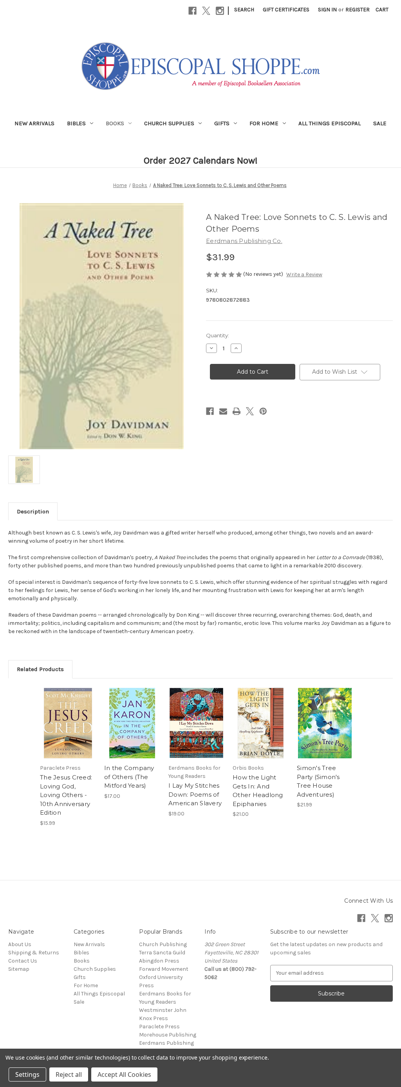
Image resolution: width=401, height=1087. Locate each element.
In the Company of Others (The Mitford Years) (129, 776)
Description (33, 511)
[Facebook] (192, 11)
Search (244, 9)
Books (115, 123)
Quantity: (217, 335)
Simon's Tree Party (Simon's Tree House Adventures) (318, 781)
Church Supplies (169, 123)
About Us (19, 944)
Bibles (76, 123)
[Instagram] (220, 11)
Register (357, 9)
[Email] (223, 411)
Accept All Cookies (124, 1074)
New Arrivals (34, 123)
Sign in (327, 9)
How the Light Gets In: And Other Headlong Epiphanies (258, 791)
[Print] (236, 411)
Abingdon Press (159, 960)
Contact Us (22, 960)
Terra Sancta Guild (162, 952)
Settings (27, 1074)
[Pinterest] (263, 411)
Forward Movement (163, 969)
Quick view (67, 716)
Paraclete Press (159, 1026)
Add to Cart (68, 730)
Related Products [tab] (40, 669)
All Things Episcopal (329, 123)
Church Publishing (163, 944)
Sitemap (18, 969)
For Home (263, 123)
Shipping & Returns (33, 952)
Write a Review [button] (304, 274)
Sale (380, 123)
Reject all (69, 1074)
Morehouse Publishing (167, 1034)
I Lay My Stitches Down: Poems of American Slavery (195, 794)
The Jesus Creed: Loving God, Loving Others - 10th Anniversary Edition (66, 795)
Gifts (221, 123)
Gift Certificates (286, 9)
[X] (206, 11)
